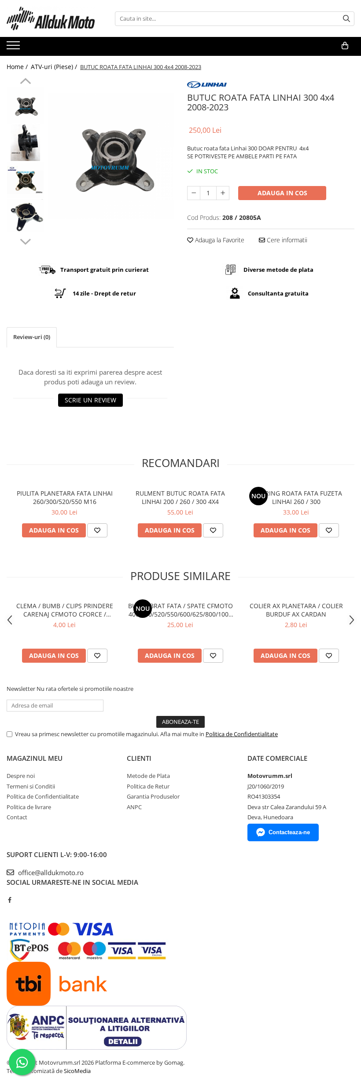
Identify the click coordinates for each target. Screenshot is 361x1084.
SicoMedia (77, 1071)
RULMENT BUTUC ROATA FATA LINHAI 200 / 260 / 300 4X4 (180, 497)
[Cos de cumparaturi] (344, 46)
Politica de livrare (29, 807)
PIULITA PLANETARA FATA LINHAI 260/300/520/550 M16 (65, 497)
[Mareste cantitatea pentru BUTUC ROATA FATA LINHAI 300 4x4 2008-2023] (222, 193)
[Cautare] (346, 18)
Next (25, 240)
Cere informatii (286, 240)
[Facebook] (9, 900)
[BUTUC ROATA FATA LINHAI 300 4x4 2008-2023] (111, 156)
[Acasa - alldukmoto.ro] (51, 18)
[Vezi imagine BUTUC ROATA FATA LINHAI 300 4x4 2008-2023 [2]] (25, 180)
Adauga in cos (282, 193)
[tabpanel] (111, 156)
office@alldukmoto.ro (50, 872)
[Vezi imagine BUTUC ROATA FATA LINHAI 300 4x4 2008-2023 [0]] (25, 105)
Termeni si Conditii (31, 786)
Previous (25, 82)
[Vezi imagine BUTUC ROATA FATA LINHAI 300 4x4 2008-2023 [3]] (25, 215)
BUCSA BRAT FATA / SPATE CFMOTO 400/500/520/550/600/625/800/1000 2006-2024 (180, 610)
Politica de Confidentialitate (242, 734)
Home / (18, 66)
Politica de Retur (148, 786)
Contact (17, 817)
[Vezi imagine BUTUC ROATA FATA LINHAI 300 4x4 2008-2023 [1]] (25, 142)
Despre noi (21, 776)
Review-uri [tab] (31, 337)
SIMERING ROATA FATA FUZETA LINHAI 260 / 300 (296, 497)
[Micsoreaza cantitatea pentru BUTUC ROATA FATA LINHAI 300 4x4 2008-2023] (193, 193)
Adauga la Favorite (218, 240)
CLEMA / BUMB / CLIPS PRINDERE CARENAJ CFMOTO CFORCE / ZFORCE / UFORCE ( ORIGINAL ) (64, 610)
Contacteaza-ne (289, 832)
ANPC (134, 807)
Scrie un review (90, 400)
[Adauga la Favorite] (97, 530)
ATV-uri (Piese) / (55, 66)
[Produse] (14, 48)
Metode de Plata (148, 776)
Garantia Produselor (153, 796)
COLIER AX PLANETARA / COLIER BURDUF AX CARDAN (296, 610)
